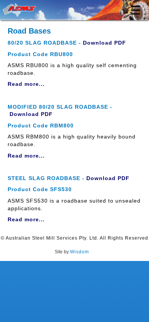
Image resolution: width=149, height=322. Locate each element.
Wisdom (79, 251)
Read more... (26, 84)
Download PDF (104, 43)
